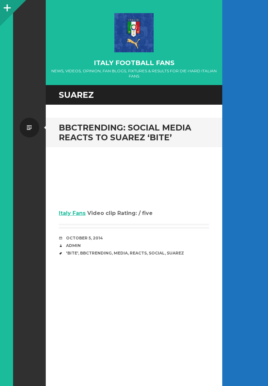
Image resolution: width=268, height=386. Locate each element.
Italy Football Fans (134, 63)
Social (157, 253)
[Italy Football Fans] (134, 32)
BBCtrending (96, 253)
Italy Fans (72, 213)
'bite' (72, 253)
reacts (138, 253)
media (121, 253)
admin (73, 245)
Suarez (175, 253)
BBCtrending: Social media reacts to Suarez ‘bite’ (125, 132)
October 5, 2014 (84, 238)
